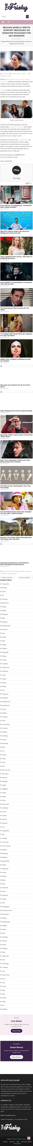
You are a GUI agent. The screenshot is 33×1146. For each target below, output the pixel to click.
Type (3, 990)
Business (4, 622)
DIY (3, 690)
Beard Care (5, 603)
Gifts (3, 747)
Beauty (4, 606)
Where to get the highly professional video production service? (9, 577)
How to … (5, 811)
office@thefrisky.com (10, 1115)
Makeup (4, 849)
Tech (3, 960)
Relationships (6, 922)
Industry (4, 815)
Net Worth (5, 887)
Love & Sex (5, 842)
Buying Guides (6, 625)
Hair (3, 766)
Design (4, 686)
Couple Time (5, 667)
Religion (4, 925)
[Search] (27, 16)
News (3, 891)
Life (3, 834)
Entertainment (6, 701)
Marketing (5, 853)
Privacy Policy (17, 1143)
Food (3, 720)
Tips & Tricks (5, 975)
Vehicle (4, 997)
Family (4, 709)
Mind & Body (5, 861)
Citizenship (5, 652)
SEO (3, 933)
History (4, 792)
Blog (3, 618)
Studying (4, 948)
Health (4, 785)
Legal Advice (5, 830)
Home (4, 800)
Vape (3, 994)
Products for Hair (7, 910)
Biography (5, 614)
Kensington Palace (23, 139)
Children (4, 648)
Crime (4, 675)
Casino (4, 637)
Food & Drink (6, 724)
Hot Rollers (5, 808)
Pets (3, 903)
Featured (4, 717)
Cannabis (5, 629)
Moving (4, 876)
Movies (4, 872)
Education (5, 698)
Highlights (5, 789)
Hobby (4, 796)
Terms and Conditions (26, 1141)
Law (3, 827)
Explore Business (16, 1057)
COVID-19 (5, 671)
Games (4, 739)
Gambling (5, 736)
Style (3, 952)
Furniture (4, 728)
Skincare (4, 941)
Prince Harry (28, 571)
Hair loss (4, 777)
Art (3, 595)
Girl (3, 751)
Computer (5, 663)
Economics (5, 694)
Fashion (4, 713)
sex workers (3, 573)
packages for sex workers (16, 127)
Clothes (4, 660)
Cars (3, 633)
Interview (4, 823)
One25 (2, 90)
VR (3, 1005)
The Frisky (5, 73)
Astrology (4, 599)
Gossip (4, 754)
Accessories (5, 584)
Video (3, 1001)
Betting (4, 610)
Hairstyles (5, 781)
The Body (5, 967)
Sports (4, 944)
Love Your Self (6, 846)
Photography (5, 906)
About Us (5, 1141)
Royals (24, 73)
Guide (4, 758)
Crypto (4, 679)
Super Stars (5, 956)
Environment (5, 705)
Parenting (5, 895)
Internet (4, 819)
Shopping (5, 937)
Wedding (4, 1009)
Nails (3, 884)
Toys (3, 982)
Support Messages (12, 573)
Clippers (4, 656)
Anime (4, 591)
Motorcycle (5, 868)
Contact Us (12, 1141)
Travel (4, 986)
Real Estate (5, 914)
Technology (5, 963)
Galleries (4, 732)
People (4, 899)
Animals (4, 587)
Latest (17, 1141)
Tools (3, 978)
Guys (3, 762)
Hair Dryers (5, 773)
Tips (3, 971)
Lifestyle (4, 838)
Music (4, 880)
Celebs (19, 73)
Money (4, 865)
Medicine (4, 857)
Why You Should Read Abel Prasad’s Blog (26, 577)
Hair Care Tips (6, 770)
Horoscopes (5, 804)
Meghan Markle (20, 571)
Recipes (4, 918)
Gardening (5, 743)
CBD (3, 641)
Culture (4, 682)
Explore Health (16, 1030)
